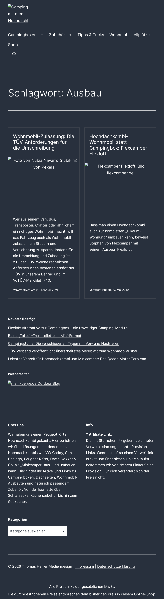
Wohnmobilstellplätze (129, 34)
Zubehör (57, 34)
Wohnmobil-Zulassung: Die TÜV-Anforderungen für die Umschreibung (43, 142)
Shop (13, 44)
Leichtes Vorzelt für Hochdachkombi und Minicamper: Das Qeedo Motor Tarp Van (77, 359)
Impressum (84, 566)
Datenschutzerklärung (116, 566)
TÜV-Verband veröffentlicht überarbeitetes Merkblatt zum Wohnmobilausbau (73, 351)
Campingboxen (22, 34)
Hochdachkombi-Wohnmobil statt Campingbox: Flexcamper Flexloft (118, 144)
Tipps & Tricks (90, 34)
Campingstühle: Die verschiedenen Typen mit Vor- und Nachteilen (63, 343)
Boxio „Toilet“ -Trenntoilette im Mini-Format (44, 336)
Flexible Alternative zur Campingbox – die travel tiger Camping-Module (68, 328)
